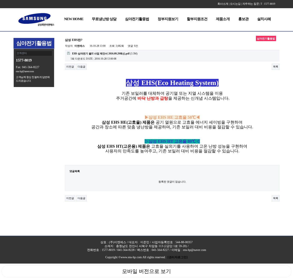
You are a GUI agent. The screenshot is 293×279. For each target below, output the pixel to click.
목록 (275, 66)
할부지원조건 (197, 19)
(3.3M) (104, 53)
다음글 (81, 66)
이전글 (70, 66)
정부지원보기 (168, 19)
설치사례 (264, 19)
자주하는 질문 (250, 3)
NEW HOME (73, 19)
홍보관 (243, 19)
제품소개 (223, 19)
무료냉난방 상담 (104, 19)
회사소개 (222, 3)
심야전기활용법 (137, 19)
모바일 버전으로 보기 (146, 271)
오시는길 (235, 3)
